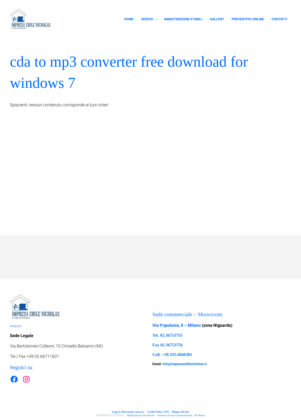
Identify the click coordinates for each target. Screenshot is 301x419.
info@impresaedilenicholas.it (184, 364)
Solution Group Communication (175, 415)
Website (16, 326)
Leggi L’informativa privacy (128, 411)
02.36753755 (171, 335)
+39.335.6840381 (177, 354)
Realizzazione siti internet (141, 415)
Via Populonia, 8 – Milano (176, 325)
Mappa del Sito (180, 411)
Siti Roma (199, 415)
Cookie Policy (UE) (158, 411)
